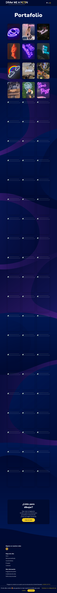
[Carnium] (28, 180)
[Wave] (13, 374)
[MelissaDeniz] (43, 296)
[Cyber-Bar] (28, 296)
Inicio (7, 556)
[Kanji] (13, 59)
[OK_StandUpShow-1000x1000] (28, 394)
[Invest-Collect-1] (28, 277)
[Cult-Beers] (43, 219)
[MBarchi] (28, 316)
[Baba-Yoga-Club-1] (13, 98)
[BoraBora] (13, 160)
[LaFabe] (28, 141)
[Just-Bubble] (43, 122)
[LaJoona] (43, 141)
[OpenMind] (28, 355)
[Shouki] (28, 452)
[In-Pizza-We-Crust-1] (13, 277)
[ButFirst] (13, 180)
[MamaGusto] (13, 316)
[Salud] (13, 452)
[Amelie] (28, 39)
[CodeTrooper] (28, 199)
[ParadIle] (13, 394)
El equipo (8, 563)
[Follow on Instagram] (7, 549)
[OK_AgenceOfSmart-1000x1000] (43, 316)
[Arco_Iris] (13, 78)
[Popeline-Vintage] (28, 413)
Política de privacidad (11, 576)
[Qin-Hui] (28, 432)
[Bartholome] (28, 78)
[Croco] (13, 219)
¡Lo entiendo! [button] (31, 590)
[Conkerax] (43, 199)
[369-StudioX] (28, 59)
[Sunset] (43, 471)
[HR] (43, 258)
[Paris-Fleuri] (28, 219)
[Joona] (13, 122)
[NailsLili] (43, 238)
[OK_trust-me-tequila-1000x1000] (13, 413)
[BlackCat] (13, 102)
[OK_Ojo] (13, 39)
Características (9, 561)
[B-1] (43, 78)
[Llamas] (13, 296)
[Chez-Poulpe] (13, 199)
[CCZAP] (43, 180)
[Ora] (43, 413)
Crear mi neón (28, 520)
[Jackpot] (43, 102)
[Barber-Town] (28, 98)
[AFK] (43, 59)
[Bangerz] (43, 335)
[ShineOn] (43, 452)
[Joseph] (28, 122)
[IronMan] (43, 277)
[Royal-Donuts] (43, 432)
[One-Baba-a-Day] (43, 394)
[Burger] (28, 160)
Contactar (8, 566)
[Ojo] (13, 238)
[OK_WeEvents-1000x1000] (28, 471)
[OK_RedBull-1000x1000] (43, 374)
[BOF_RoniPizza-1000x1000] (43, 98)
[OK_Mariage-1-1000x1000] (28, 238)
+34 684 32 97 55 (46, 584)
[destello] (13, 258)
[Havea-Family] (28, 258)
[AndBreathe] (43, 39)
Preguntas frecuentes (11, 572)
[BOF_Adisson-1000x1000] (28, 102)
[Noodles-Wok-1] (28, 374)
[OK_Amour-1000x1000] (13, 355)
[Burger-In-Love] (43, 160)
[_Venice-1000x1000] (43, 355)
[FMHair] (13, 335)
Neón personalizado (10, 558)
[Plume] (13, 432)
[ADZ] (13, 141)
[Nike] (28, 335)
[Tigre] (13, 471)
